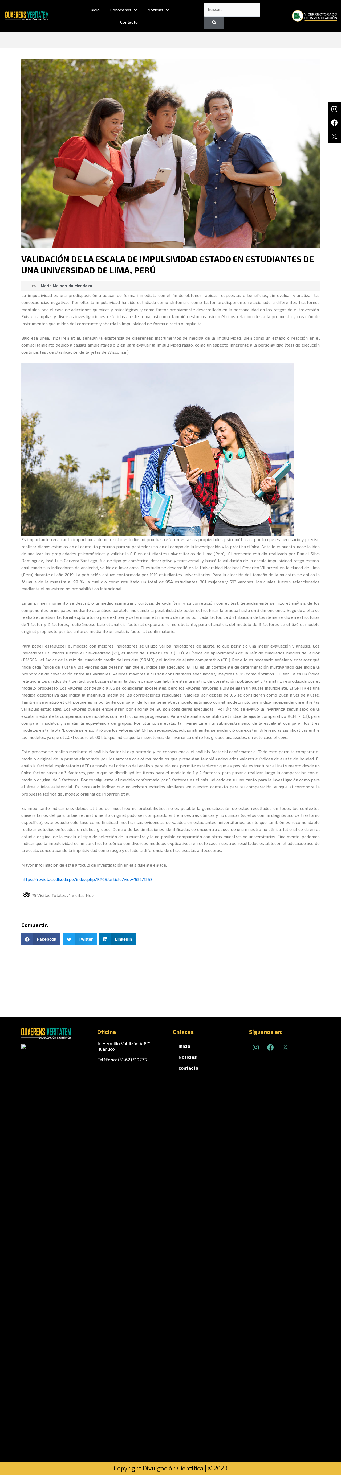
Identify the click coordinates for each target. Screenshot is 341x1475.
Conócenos (120, 9)
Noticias (155, 9)
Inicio (94, 9)
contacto (188, 1067)
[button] (40, 939)
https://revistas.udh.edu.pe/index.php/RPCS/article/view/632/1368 (87, 879)
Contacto (129, 21)
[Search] (214, 23)
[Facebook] (334, 122)
